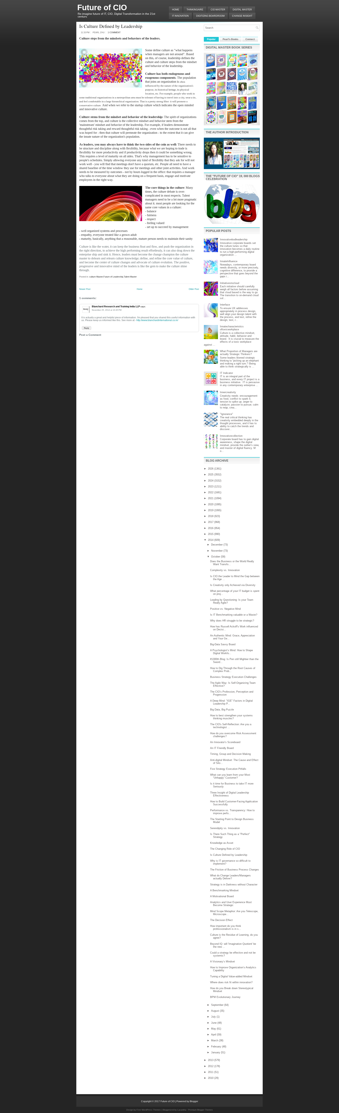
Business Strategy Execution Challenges (233, 676)
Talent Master (130, 277)
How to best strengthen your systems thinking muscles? (231, 717)
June (214, 1022)
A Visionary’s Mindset (222, 961)
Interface (225, 304)
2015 (211, 534)
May (214, 1028)
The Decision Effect (221, 920)
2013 (211, 1060)
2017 (211, 522)
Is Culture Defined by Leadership (110, 26)
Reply (86, 328)
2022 (211, 492)
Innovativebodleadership (233, 239)
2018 (211, 516)
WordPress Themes (151, 1110)
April (214, 1034)
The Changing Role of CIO (225, 848)
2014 (211, 539)
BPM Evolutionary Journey (225, 997)
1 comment (114, 32)
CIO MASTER (218, 9)
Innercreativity (228, 392)
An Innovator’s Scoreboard (225, 742)
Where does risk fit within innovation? (231, 982)
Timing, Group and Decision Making (230, 753)
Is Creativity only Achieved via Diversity (232, 585)
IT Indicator (226, 373)
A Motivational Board (222, 896)
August (215, 1010)
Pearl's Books (230, 39)
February (216, 1046)
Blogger (194, 1101)
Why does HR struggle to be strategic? (232, 620)
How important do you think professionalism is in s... (225, 927)
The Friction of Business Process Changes (234, 869)
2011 (211, 1072)
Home (175, 9)
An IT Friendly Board (222, 748)
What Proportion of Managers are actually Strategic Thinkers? (238, 353)
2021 (211, 498)
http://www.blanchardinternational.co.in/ (157, 320)
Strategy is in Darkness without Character (233, 884)
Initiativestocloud (229, 283)
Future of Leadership (113, 277)
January (216, 1052)
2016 (211, 528)
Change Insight (242, 16)
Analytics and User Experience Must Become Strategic (231, 904)
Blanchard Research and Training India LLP (116, 306)
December (217, 544)
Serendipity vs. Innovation (225, 828)
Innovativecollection (231, 435)
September (217, 1004)
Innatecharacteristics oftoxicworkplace (232, 328)
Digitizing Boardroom (210, 16)
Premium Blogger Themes (200, 1110)
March (215, 1040)
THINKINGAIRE (195, 9)
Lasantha (181, 1110)
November (217, 550)
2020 (211, 504)
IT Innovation (180, 16)
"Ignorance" (226, 414)
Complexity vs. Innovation (225, 570)
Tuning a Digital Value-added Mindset (231, 976)
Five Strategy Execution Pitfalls (228, 768)
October (216, 556)
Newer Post (84, 289)
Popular (211, 39)
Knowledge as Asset (221, 842)
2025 (211, 474)
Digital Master (242, 9)
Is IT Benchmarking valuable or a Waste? (233, 614)
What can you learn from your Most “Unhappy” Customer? (230, 776)
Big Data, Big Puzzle (222, 709)
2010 (211, 1077)
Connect (250, 39)
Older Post (194, 289)
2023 (211, 486)
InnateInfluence (228, 261)
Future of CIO (102, 7)
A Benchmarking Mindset (224, 890)
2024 (211, 480)
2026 (211, 468)
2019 (211, 510)
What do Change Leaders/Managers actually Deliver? (230, 877)
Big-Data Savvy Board (222, 644)
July (214, 1016)
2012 (211, 1066)
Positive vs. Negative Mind (225, 608)
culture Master (96, 277)
